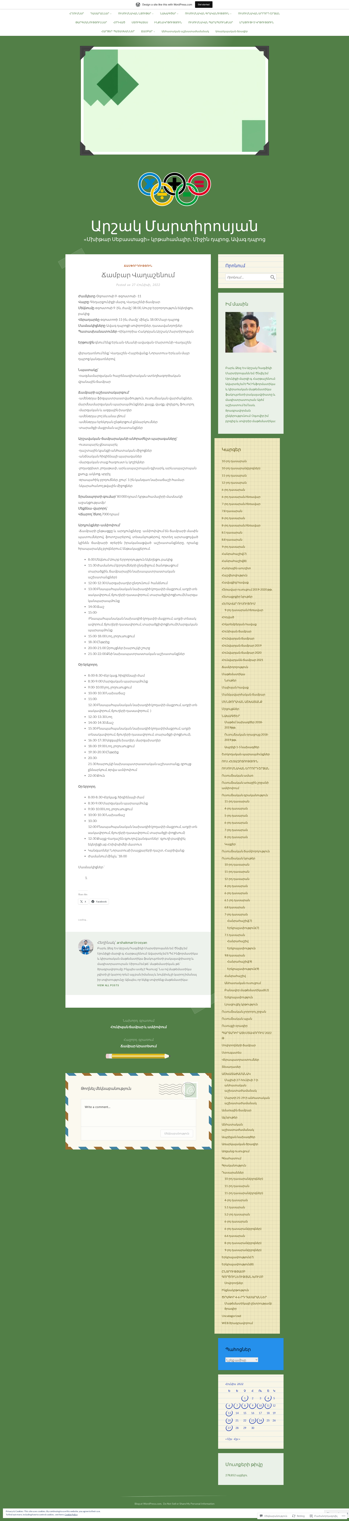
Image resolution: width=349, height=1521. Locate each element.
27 (229, 1427)
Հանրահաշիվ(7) (234, 553)
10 (260, 1405)
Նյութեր (230, 680)
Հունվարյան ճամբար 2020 (241, 652)
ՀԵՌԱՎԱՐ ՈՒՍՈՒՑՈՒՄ (239, 603)
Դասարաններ (233, 1172)
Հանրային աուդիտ (236, 568)
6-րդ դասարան (233, 489)
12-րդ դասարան (234, 482)
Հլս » (237, 1439)
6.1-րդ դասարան (237, 900)
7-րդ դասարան (236, 829)
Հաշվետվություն (234, 575)
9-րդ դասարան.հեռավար (243, 610)
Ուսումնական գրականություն (245, 795)
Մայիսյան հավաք (235, 687)
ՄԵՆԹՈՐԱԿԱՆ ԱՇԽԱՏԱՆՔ (242, 701)
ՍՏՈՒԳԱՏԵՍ (140, 22)
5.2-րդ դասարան (237, 1214)
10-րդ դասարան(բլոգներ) (241, 468)
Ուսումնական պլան (237, 1018)
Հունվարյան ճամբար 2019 (241, 645)
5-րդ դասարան (236, 815)
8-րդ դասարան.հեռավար (241, 525)
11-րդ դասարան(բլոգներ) (243, 1193)
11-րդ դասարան (234, 475)
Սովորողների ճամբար (239, 1045)
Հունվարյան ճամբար (238, 638)
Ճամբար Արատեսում (139, 1042)
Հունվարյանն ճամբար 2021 (242, 659)
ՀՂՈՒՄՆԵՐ (76, 13)
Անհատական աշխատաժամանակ (185, 31)
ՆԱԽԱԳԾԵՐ (168, 13)
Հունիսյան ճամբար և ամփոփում (139, 1023)
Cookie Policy (71, 1514)
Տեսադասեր (231, 1066)
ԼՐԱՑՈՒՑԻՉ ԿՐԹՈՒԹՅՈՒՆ (256, 22)
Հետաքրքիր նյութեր (237, 596)
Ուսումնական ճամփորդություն (246, 851)
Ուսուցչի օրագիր (235, 1025)
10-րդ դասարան (234, 461)
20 (229, 1420)
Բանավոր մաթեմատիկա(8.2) (246, 990)
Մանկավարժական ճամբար (243, 694)
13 (229, 1413)
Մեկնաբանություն (176, 1133)
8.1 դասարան (232, 532)
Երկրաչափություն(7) (243, 927)
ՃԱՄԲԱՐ (147, 31)
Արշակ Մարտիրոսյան (174, 226)
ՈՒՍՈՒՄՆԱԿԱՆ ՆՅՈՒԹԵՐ (134, 13)
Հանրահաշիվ (237, 941)
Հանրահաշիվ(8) (234, 560)
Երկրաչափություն (241, 948)
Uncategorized (231, 1315)
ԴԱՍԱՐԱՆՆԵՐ (99, 13)
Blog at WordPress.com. (148, 1503)
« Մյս (228, 1439)
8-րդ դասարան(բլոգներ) (242, 1243)
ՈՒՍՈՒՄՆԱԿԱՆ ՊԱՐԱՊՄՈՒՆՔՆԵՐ (210, 22)
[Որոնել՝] (250, 277)
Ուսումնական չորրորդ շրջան (244, 1011)
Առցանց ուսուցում (235, 1151)
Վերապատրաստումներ (240, 1059)
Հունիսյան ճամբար (236, 631)
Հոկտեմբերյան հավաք (239, 624)
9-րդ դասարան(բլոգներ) (242, 1250)
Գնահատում (231, 1158)
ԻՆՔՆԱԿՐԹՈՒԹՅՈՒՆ (168, 22)
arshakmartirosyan (132, 942)
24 (260, 1420)
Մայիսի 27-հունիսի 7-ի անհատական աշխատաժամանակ (241, 1085)
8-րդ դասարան (233, 518)
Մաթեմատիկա (233, 674)
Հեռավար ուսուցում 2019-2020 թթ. (247, 589)
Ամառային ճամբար (236, 1110)
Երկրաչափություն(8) (238, 1264)
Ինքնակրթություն (235, 1290)
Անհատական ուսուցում (242, 983)
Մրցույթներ (230, 708)
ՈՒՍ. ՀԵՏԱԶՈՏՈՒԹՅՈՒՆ (240, 761)
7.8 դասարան (232, 511)
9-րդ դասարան (233, 546)
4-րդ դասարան (236, 808)
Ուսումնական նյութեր (238, 858)
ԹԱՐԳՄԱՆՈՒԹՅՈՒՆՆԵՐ (91, 22)
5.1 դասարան (234, 1207)
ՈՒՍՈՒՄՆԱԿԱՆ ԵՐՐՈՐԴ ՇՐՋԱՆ (259, 13)
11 (268, 1405)
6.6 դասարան (234, 1235)
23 (252, 1420)
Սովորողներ (233, 1283)
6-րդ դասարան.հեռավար (241, 496)
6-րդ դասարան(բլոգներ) (242, 1228)
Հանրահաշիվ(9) (239, 961)
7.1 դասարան (234, 935)
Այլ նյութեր (229, 1117)
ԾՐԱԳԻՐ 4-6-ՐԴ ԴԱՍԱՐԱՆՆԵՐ (244, 1297)
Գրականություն (234, 1165)
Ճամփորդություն (138, 265)
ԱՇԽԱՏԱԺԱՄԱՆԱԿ (236, 1073)
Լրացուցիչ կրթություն (241, 1004)
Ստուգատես (231, 1052)
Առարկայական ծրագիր (231, 31)
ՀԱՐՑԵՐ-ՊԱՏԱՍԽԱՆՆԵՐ (118, 31)
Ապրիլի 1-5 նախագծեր (241, 747)
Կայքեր (230, 844)
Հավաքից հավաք (235, 582)
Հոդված (228, 617)
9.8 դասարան (234, 955)
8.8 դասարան (232, 539)
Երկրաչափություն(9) (243, 968)
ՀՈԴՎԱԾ (119, 22)
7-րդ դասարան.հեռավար (241, 503)
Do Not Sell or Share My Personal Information (188, 1503)
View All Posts (108, 985)
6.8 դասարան (234, 907)
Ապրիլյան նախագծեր (238, 1137)
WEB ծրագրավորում (237, 1323)
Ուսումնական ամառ (237, 775)
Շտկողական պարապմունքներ (246, 754)
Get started (204, 4)
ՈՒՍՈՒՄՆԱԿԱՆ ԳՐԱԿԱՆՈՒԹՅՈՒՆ (207, 13)
